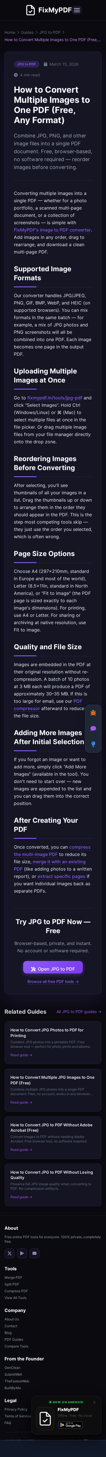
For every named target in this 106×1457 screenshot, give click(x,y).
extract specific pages (61, 876)
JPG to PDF (49, 32)
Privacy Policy (16, 1409)
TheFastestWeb (17, 1381)
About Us (12, 1319)
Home (10, 32)
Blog (8, 1333)
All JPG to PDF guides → (79, 1011)
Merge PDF (13, 1277)
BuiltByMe (13, 1388)
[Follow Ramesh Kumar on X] (10, 1253)
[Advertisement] (53, 1449)
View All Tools (16, 1298)
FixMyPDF (55, 10)
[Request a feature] (93, 744)
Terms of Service (18, 1416)
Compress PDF (16, 1291)
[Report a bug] (93, 713)
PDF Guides (14, 1339)
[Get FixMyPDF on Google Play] (22, 1253)
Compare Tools (16, 1346)
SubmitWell (13, 1374)
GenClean (12, 1367)
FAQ (8, 1423)
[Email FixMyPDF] (34, 1253)
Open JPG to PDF (56, 969)
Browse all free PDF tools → (53, 981)
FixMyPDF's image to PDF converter (52, 230)
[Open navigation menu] (77, 10)
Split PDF (12, 1284)
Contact (11, 1326)
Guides (27, 32)
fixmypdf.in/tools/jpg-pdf (54, 398)
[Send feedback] (93, 729)
